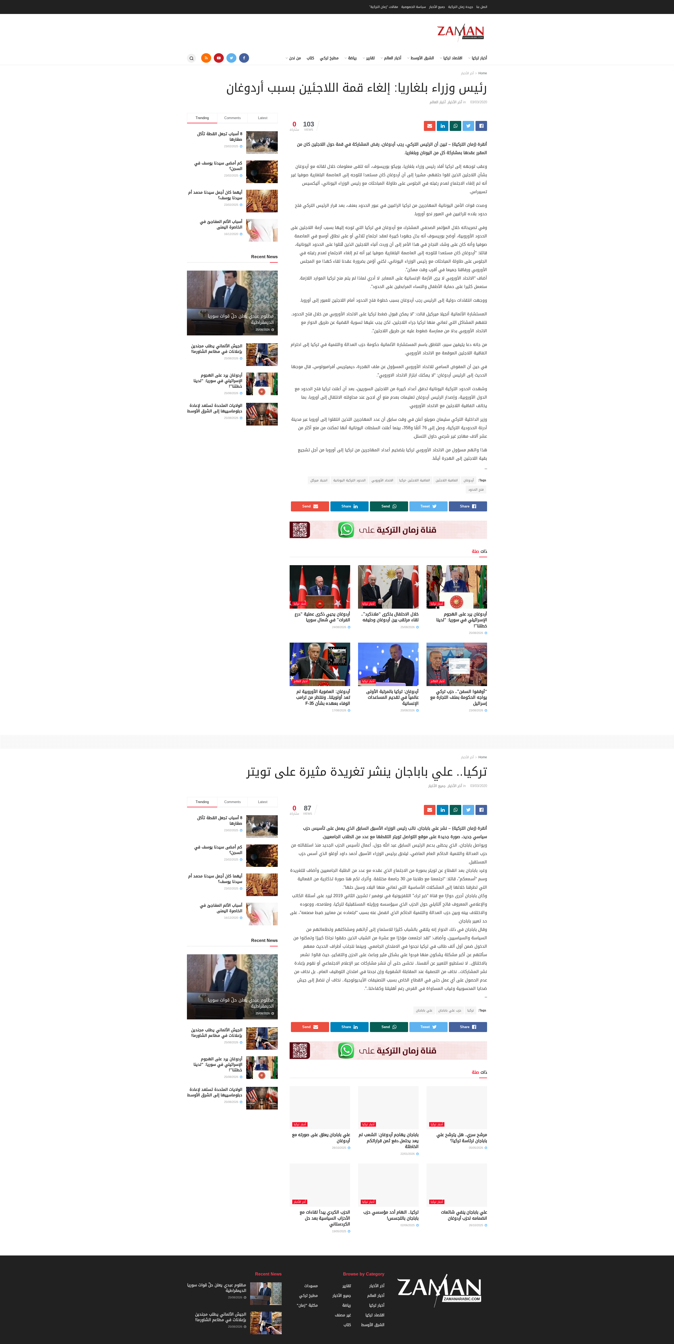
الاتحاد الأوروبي (382, 480)
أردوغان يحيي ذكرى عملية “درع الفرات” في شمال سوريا (322, 617)
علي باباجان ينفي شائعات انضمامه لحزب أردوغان (464, 1215)
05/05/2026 (476, 1148)
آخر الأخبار (467, 73)
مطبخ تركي (329, 58)
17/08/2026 (339, 710)
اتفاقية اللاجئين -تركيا (414, 480)
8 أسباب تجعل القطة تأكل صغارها (219, 136)
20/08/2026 (408, 710)
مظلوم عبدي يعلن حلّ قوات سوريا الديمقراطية (241, 319)
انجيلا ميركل (318, 480)
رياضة (352, 58)
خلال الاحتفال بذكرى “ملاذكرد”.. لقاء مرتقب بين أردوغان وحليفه (390, 617)
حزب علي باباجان (449, 1010)
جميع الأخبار (437, 7)
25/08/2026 (476, 633)
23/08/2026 (476, 710)
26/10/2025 (476, 1225)
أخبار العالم (392, 58)
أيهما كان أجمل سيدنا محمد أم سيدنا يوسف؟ (215, 195)
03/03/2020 (478, 102)
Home (482, 73)
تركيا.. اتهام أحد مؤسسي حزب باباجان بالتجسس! (391, 1215)
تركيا (470, 1010)
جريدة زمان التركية (460, 7)
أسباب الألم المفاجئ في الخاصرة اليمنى (221, 224)
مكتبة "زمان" (307, 1305)
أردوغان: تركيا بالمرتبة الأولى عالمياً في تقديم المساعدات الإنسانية (392, 697)
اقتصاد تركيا (452, 58)
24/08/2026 (339, 627)
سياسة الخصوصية (413, 7)
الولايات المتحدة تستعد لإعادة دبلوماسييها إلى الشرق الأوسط (214, 408)
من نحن (295, 58)
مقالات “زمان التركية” (383, 7)
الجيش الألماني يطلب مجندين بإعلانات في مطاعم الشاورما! (216, 348)
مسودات (311, 1285)
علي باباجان (424, 1010)
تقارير (370, 58)
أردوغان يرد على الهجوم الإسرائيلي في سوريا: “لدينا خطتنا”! (461, 620)
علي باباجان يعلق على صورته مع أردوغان (321, 1138)
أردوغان (469, 480)
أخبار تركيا (479, 58)
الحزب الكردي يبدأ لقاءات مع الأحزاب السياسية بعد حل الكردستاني (325, 1218)
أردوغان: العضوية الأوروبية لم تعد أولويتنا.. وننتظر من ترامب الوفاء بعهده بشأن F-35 (323, 697)
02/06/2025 (408, 1225)
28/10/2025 (339, 1148)
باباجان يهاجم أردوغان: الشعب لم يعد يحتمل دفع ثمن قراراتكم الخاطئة (389, 1141)
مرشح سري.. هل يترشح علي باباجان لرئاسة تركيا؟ (462, 1138)
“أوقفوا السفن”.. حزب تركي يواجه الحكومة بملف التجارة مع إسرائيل (458, 697)
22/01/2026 (408, 1154)
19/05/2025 (339, 1231)
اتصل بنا (481, 7)
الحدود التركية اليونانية (349, 480)
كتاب (310, 58)
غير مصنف (343, 1315)
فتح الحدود (476, 489)
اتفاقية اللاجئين (447, 480)
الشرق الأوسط (422, 58)
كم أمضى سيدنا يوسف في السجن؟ (218, 165)
